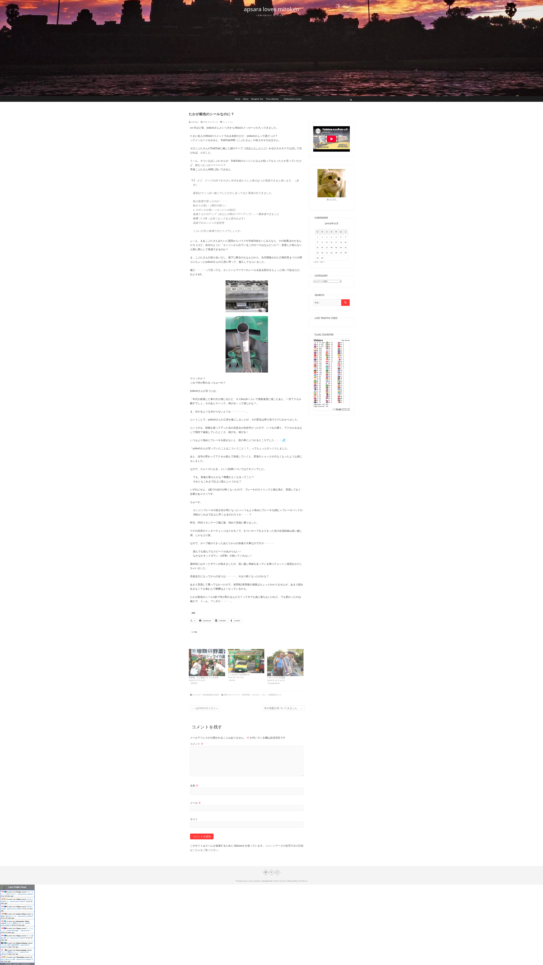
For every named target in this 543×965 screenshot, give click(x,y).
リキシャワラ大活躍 (276, 677)
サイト (194, 819)
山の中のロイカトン (205, 708)
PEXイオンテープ (255, 148)
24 (327, 253)
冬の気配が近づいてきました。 (283, 708)
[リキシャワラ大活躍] (285, 662)
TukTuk (246, 695)
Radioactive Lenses (292, 99)
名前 (194, 785)
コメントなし (227, 122)
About (245, 99)
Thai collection (272, 99)
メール (195, 802)
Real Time (16, 964)
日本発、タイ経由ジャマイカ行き (203, 677)
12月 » (322, 262)
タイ (264, 695)
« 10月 (315, 262)
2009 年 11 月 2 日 (210, 122)
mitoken (194, 122)
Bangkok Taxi (257, 99)
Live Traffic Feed (17, 887)
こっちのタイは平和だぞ (239, 674)
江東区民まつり (275, 695)
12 (336, 242)
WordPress (302, 881)
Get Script (8, 964)
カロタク (256, 695)
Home (237, 99)
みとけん (332, 199)
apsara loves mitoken (271, 9)
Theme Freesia (279, 881)
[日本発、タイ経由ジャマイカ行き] (207, 662)
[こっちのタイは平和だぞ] (246, 661)
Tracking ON (25, 964)
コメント (196, 743)
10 (327, 242)
